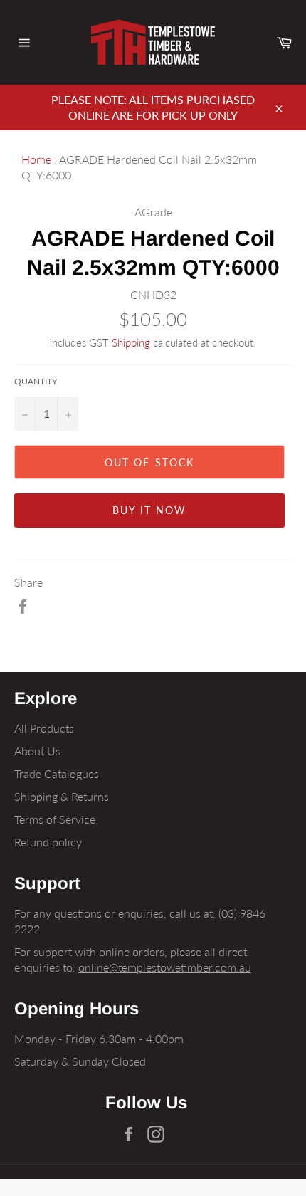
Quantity (35, 381)
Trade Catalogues (56, 773)
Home (36, 159)
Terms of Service (54, 819)
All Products (44, 728)
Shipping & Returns (61, 796)
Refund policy (48, 842)
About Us (37, 750)
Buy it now (149, 510)
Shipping (131, 342)
